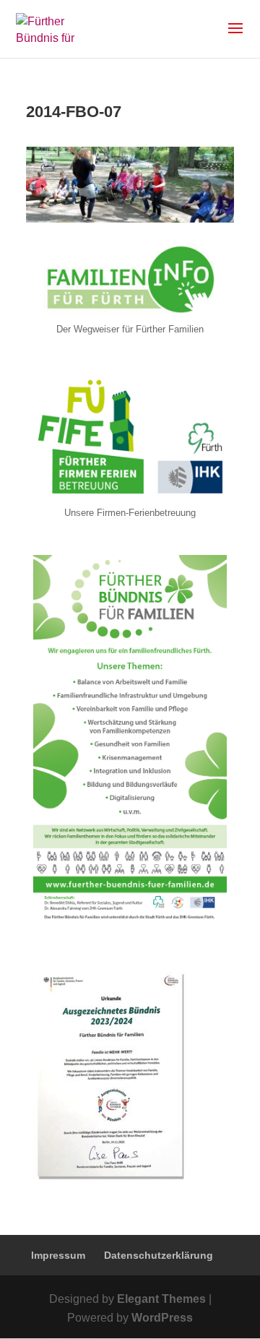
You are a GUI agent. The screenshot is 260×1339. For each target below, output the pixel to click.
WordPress (162, 1318)
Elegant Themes (161, 1299)
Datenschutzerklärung (158, 1255)
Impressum (58, 1255)
